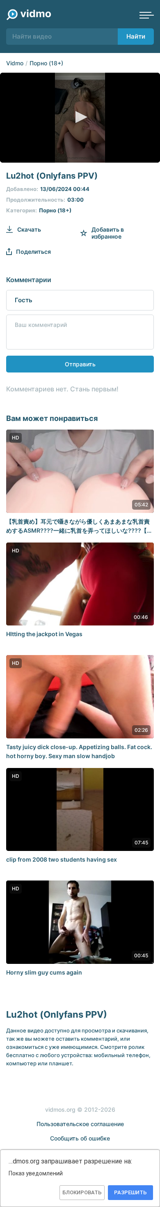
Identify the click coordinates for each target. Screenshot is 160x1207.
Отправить (80, 364)
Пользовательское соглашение (80, 1123)
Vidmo (14, 63)
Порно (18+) (46, 63)
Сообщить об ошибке (80, 1138)
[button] (80, 117)
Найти (135, 36)
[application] (80, 118)
